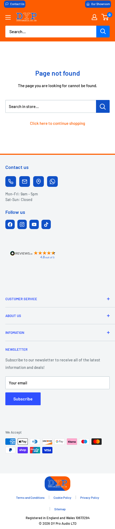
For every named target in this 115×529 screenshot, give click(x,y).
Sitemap (60, 509)
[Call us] (10, 181)
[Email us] (24, 181)
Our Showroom (100, 4)
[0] (105, 17)
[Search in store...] (103, 106)
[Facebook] (10, 224)
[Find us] (38, 181)
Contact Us (17, 4)
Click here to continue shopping (57, 123)
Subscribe (23, 398)
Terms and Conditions (30, 497)
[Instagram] (22, 224)
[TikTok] (46, 224)
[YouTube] (34, 224)
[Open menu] (8, 17)
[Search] (103, 31)
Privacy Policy (89, 497)
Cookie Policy (62, 497)
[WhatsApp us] (52, 181)
